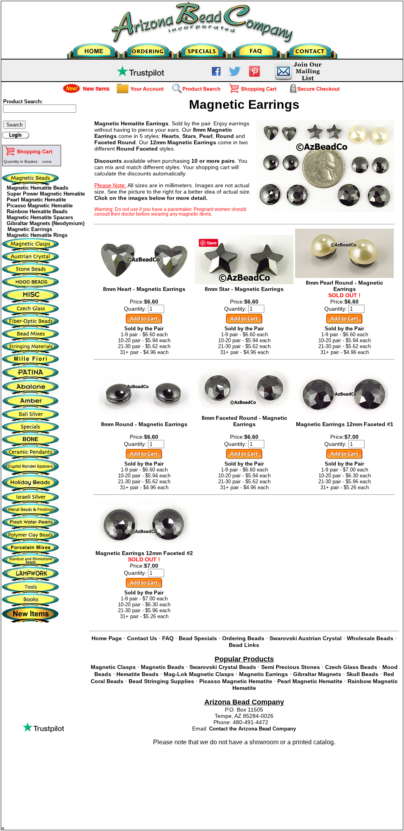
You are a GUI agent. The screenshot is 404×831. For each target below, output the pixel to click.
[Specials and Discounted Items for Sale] (202, 49)
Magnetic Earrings (29, 229)
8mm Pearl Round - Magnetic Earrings (344, 285)
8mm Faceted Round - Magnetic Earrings (244, 421)
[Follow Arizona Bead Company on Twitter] (235, 74)
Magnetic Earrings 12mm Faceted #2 (144, 553)
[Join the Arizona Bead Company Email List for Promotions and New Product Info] (297, 79)
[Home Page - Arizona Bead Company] (94, 49)
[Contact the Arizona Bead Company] (310, 49)
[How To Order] (148, 49)
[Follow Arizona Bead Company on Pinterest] (254, 75)
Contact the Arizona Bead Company (252, 729)
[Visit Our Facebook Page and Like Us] (216, 74)
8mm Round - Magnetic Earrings (144, 424)
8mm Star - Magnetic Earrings (244, 289)
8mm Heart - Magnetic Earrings (144, 289)
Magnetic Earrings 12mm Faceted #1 (344, 424)
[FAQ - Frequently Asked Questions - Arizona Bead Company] (256, 49)
